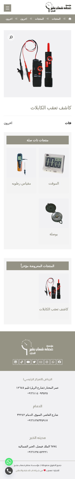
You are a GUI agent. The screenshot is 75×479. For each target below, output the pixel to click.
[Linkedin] (15, 362)
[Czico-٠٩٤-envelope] (40, 362)
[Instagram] (47, 362)
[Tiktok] (22, 362)
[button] (11, 37)
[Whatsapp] (53, 362)
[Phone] (9, 471)
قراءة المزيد (53, 191)
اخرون (8, 123)
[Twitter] (34, 362)
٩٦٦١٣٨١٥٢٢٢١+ (37, 452)
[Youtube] (28, 362)
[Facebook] (59, 362)
